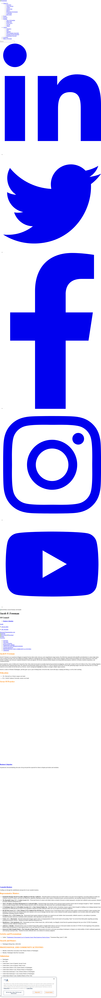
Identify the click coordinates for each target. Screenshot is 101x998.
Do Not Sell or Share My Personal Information (13, 993)
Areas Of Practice (7, 643)
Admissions (6, 650)
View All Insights (10, 20)
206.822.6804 (4, 627)
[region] (28, 987)
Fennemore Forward (11, 36)
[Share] (2, 636)
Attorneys (8, 28)
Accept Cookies (49, 992)
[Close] (54, 979)
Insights (5, 19)
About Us (5, 3)
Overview (8, 4)
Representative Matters (9, 644)
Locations (5, 37)
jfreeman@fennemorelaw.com (7, 632)
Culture (8, 7)
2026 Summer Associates (12, 33)
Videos (8, 26)
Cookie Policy (30, 988)
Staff (7, 30)
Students (8, 31)
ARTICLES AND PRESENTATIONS (13, 646)
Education (5, 642)
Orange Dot (9, 9)
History (8, 10)
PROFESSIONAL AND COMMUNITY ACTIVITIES (17, 649)
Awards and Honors (8, 647)
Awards (8, 24)
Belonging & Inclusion (12, 11)
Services (5, 17)
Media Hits (9, 21)
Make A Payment (7, 38)
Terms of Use (6, 988)
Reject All (37, 992)
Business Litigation (8, 621)
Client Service (9, 6)
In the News (9, 23)
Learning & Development (12, 34)
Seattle (1, 624)
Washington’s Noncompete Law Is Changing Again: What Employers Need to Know (28, 937)
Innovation (9, 14)
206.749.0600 (4, 629)
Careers (5, 27)
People (5, 16)
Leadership (9, 13)
